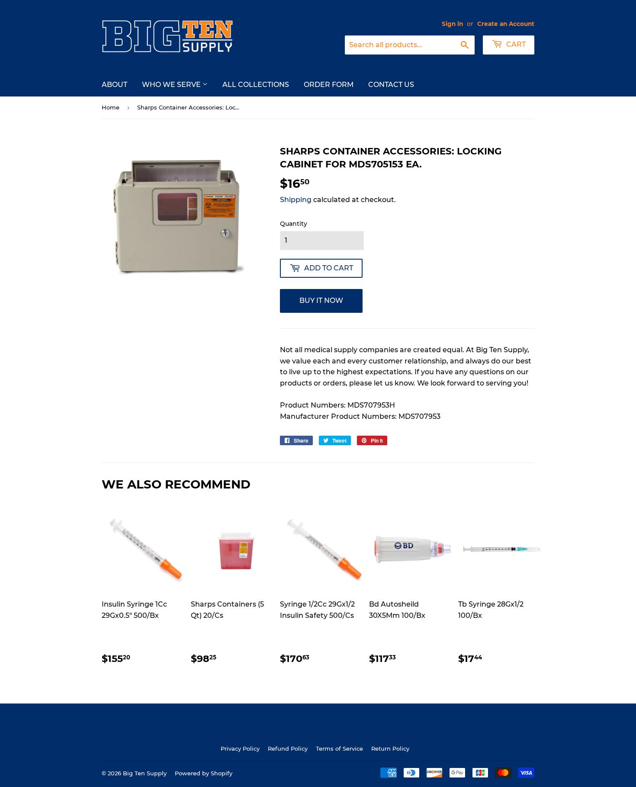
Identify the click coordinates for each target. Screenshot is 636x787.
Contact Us (391, 84)
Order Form (328, 84)
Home (110, 107)
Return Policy (390, 748)
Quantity (293, 224)
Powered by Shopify (203, 773)
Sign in (452, 23)
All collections (255, 84)
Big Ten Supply (145, 773)
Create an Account (505, 23)
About (114, 84)
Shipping (296, 200)
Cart (515, 44)
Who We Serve (172, 84)
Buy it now (321, 300)
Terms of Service (339, 748)
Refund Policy (288, 748)
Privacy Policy (240, 748)
